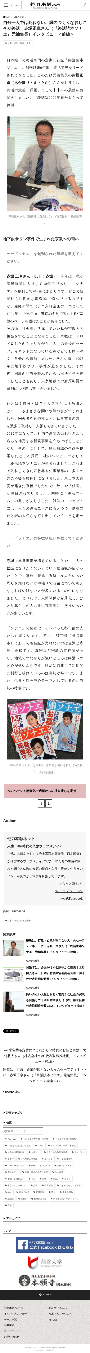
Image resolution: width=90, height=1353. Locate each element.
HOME (6, 17)
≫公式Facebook (71, 898)
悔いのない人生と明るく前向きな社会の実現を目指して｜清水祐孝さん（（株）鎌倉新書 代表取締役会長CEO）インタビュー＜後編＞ (55, 1000)
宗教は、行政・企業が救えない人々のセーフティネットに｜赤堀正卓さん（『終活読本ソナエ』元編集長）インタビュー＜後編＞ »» (45, 1075)
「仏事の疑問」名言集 (65, 1139)
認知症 (11, 1199)
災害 (35, 1185)
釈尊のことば (40, 1199)
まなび (11, 1159)
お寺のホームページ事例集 (63, 1145)
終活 (53, 1192)
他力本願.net (45, 7)
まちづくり (79, 1152)
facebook (85, 5)
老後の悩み (67, 1192)
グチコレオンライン (40, 1165)
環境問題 (48, 1185)
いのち (40, 1145)
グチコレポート (64, 1165)
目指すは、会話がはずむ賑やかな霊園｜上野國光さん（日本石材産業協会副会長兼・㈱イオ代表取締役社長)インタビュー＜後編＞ (55, 973)
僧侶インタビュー (16, 1179)
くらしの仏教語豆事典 (56, 1152)
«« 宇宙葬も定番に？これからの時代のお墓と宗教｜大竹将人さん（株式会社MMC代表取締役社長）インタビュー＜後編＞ (45, 1055)
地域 (55, 1179)
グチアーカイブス (16, 1165)
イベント (48, 1159)
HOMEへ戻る (12, 1091)
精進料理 (40, 1192)
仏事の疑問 (18, 17)
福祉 (10, 1192)
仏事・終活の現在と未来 (19, 43)
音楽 (10, 1205)
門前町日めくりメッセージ (65, 1199)
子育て (67, 1179)
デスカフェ (13, 1172)
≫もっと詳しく (71, 883)
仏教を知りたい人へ (60, 1313)
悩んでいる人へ (58, 1308)
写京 (33, 1179)
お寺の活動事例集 (16, 1152)
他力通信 (59, 1172)
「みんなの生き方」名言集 (35, 1139)
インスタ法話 (66, 1159)
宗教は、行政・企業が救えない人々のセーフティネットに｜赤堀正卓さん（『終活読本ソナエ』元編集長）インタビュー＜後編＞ (55, 946)
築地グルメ (24, 1192)
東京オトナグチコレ (17, 1185)
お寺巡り (35, 1152)
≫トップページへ (69, 891)
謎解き (24, 1199)
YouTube (12, 1139)
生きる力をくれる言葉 (70, 1185)
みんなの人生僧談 (29, 1159)
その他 (53, 1319)
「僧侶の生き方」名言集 (19, 1145)
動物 (44, 1179)
